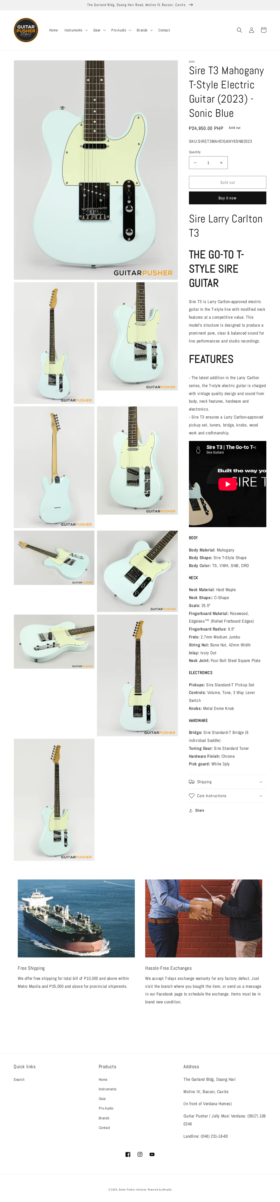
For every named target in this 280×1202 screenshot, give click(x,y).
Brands (104, 1118)
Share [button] (199, 810)
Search (19, 1079)
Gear (102, 1098)
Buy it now (227, 198)
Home (103, 1079)
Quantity (195, 152)
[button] (75, 30)
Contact (104, 1127)
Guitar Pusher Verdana (133, 1189)
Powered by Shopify (160, 1189)
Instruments (108, 1089)
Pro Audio (106, 1108)
